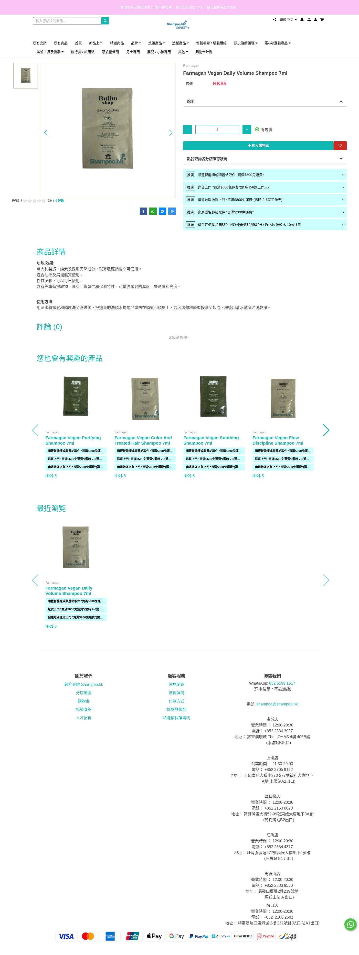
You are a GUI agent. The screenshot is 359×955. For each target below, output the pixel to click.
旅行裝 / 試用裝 (83, 51)
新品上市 (96, 43)
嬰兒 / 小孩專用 (159, 51)
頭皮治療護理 (244, 43)
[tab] (265, 174)
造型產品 (179, 43)
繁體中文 (287, 20)
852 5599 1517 (282, 683)
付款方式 (176, 701)
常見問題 (176, 684)
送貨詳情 (176, 693)
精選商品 (117, 43)
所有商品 (61, 43)
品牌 (135, 43)
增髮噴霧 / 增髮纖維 (211, 43)
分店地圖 (84, 693)
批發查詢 (84, 709)
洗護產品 (155, 43)
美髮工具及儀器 (49, 51)
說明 (190, 101)
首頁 (78, 43)
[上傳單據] (309, 20)
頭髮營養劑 (110, 51)
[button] (45, 132)
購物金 (84, 701)
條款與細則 (176, 709)
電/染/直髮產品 (277, 43)
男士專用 (133, 51)
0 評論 (59, 200)
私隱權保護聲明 (176, 718)
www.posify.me (312, 949)
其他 (182, 51)
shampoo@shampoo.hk (277, 704)
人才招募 (84, 718)
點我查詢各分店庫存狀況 (207, 159)
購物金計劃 (203, 51)
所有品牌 (40, 43)
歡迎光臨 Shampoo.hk (83, 684)
